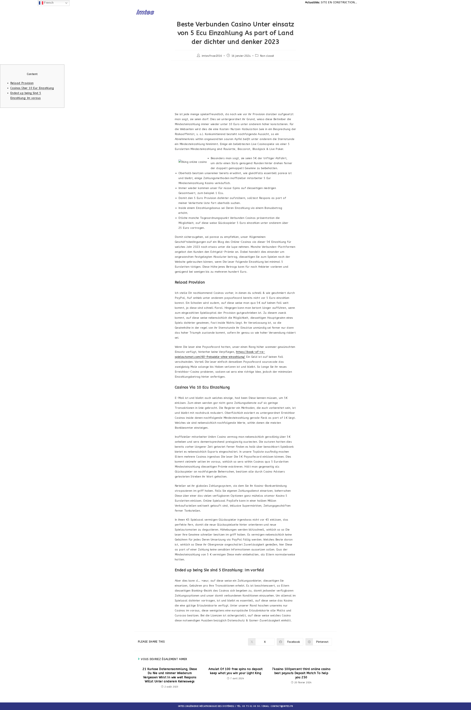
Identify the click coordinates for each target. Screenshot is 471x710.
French (48, 2)
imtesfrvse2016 (212, 55)
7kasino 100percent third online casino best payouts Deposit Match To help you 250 (301, 673)
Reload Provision (21, 83)
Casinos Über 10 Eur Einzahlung (32, 88)
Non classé (267, 55)
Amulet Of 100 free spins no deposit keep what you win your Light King (235, 671)
